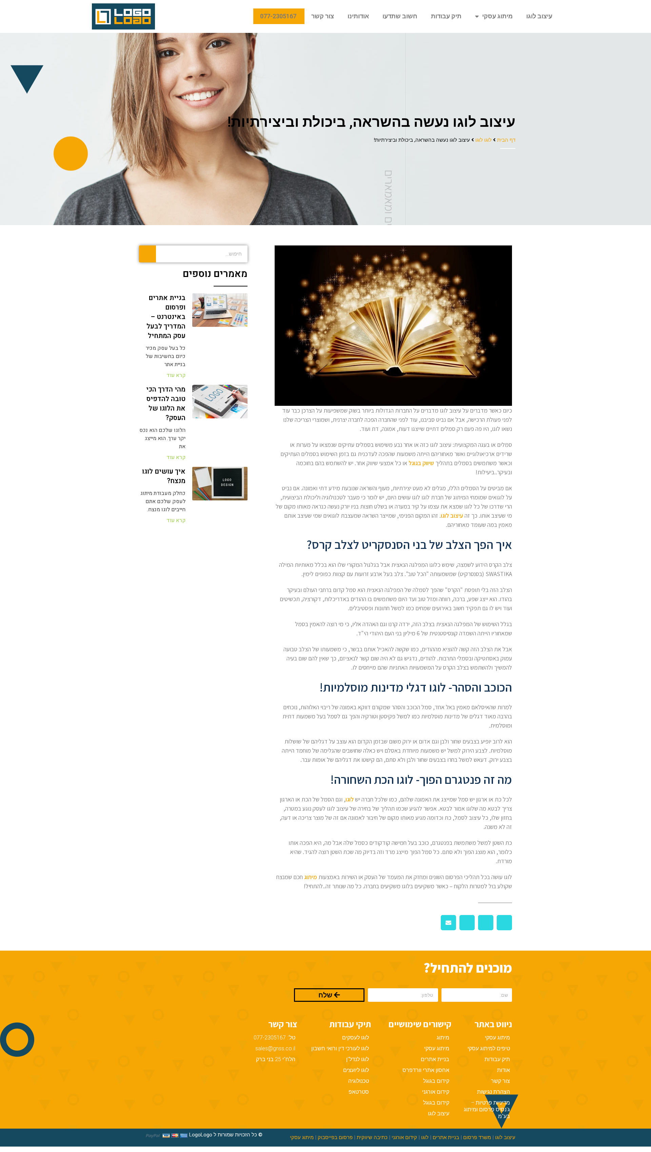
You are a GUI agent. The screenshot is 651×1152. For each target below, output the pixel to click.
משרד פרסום (477, 1137)
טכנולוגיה (358, 1081)
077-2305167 (279, 16)
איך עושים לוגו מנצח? (163, 476)
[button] (504, 922)
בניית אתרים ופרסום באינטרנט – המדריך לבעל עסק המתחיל (165, 317)
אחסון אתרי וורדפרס (425, 1070)
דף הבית (506, 139)
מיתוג (310, 877)
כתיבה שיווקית (372, 1137)
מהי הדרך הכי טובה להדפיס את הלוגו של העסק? (165, 403)
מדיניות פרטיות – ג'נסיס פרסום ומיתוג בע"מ (487, 1109)
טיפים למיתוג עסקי (489, 1048)
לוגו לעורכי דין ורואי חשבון (340, 1048)
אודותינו (358, 16)
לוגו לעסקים (355, 1037)
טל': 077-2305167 (274, 1037)
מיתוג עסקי (497, 16)
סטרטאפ (359, 1092)
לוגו (425, 1137)
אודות (503, 1070)
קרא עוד (175, 375)
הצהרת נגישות (493, 1092)
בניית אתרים (435, 1059)
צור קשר (322, 16)
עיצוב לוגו (539, 16)
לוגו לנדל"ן (357, 1059)
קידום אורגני (435, 1092)
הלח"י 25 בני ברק (275, 1059)
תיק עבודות (446, 16)
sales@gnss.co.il (275, 1048)
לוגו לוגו (483, 139)
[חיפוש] (147, 253)
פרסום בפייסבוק (335, 1137)
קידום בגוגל (436, 1081)
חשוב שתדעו (399, 16)
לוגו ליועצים (356, 1070)
